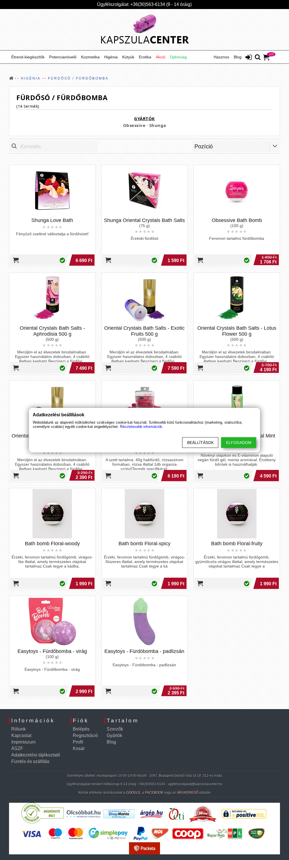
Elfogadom (238, 442)
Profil (78, 742)
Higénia (111, 57)
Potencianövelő (62, 57)
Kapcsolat (21, 735)
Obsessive (134, 125)
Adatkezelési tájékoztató (35, 755)
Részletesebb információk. (141, 426)
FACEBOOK (154, 793)
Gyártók (114, 735)
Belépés (81, 729)
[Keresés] (258, 57)
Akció (160, 57)
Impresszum (23, 742)
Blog (238, 57)
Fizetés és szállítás (30, 761)
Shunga (157, 125)
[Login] (248, 58)
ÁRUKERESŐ (187, 793)
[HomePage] (144, 29)
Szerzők (115, 729)
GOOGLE (133, 793)
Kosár (79, 748)
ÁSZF (17, 748)
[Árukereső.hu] (42, 822)
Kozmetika (90, 57)
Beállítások (200, 442)
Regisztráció (85, 735)
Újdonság (178, 57)
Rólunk (18, 729)
